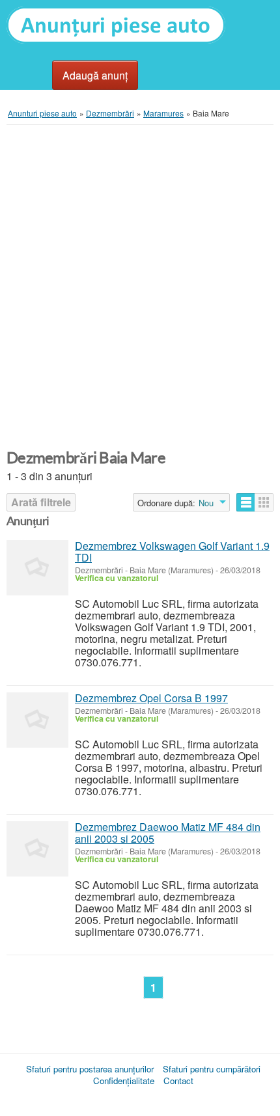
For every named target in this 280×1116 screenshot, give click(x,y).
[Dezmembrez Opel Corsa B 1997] (37, 720)
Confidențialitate (123, 1080)
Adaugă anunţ (95, 75)
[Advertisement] (140, 288)
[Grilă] (264, 502)
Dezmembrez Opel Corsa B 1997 (151, 697)
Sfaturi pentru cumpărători (211, 1069)
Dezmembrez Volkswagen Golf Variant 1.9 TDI (172, 551)
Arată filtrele (41, 502)
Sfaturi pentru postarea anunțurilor (90, 1069)
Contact (178, 1080)
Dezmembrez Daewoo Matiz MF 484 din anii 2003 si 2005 (167, 832)
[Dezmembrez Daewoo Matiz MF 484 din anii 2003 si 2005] (37, 849)
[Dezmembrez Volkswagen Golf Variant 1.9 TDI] (37, 567)
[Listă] (245, 502)
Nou (206, 503)
